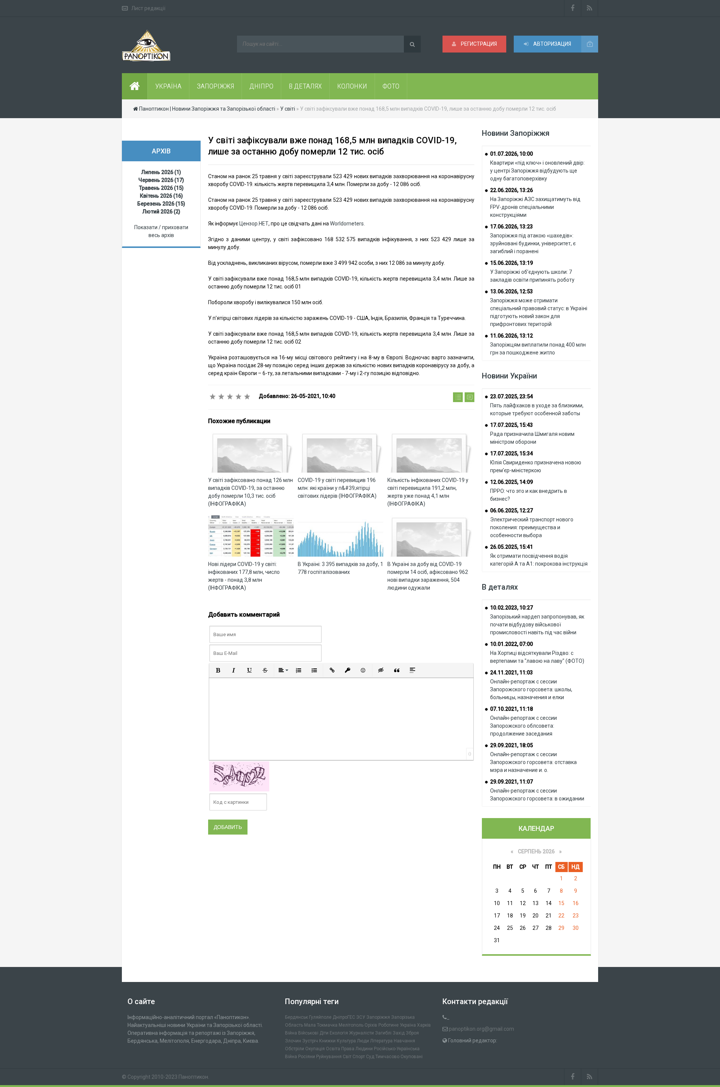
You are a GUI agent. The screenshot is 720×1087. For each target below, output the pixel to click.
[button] (218, 670)
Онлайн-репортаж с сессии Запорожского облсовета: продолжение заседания (523, 726)
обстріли (294, 1048)
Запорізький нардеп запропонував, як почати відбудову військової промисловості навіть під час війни (537, 624)
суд (370, 1056)
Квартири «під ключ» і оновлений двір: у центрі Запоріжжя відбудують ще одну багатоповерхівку (537, 171)
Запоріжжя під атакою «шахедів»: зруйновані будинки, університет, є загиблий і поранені (533, 243)
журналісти (361, 1033)
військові (308, 1033)
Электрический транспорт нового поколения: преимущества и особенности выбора (531, 527)
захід (399, 1033)
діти (324, 1033)
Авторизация (551, 44)
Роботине (388, 1025)
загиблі (383, 1033)
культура (346, 1040)
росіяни (306, 1056)
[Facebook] (572, 8)
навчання (404, 1040)
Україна (408, 1025)
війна (291, 1033)
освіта (333, 1048)
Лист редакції (148, 8)
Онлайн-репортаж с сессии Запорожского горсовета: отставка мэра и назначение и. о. (533, 762)
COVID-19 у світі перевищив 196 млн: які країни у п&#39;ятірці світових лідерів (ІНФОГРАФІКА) (337, 488)
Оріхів (370, 1025)
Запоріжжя (378, 1017)
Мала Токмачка (321, 1025)
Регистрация (478, 44)
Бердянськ (296, 1017)
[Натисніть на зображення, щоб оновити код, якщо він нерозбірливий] (239, 776)
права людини (357, 1048)
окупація (315, 1048)
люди (363, 1040)
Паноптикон (193, 1077)
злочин (293, 1040)
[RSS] (589, 8)
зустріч (310, 1040)
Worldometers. (347, 224)
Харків (424, 1025)
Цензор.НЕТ (253, 224)
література (381, 1040)
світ (347, 1056)
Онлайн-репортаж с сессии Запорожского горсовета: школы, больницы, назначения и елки (531, 689)
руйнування (329, 1056)
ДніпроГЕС (344, 1017)
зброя (412, 1033)
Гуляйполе (320, 1017)
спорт (358, 1056)
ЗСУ (360, 1017)
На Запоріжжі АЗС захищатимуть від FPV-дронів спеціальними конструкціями (535, 207)
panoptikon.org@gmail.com (481, 1029)
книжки (327, 1040)
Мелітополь (351, 1025)
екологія (339, 1033)
